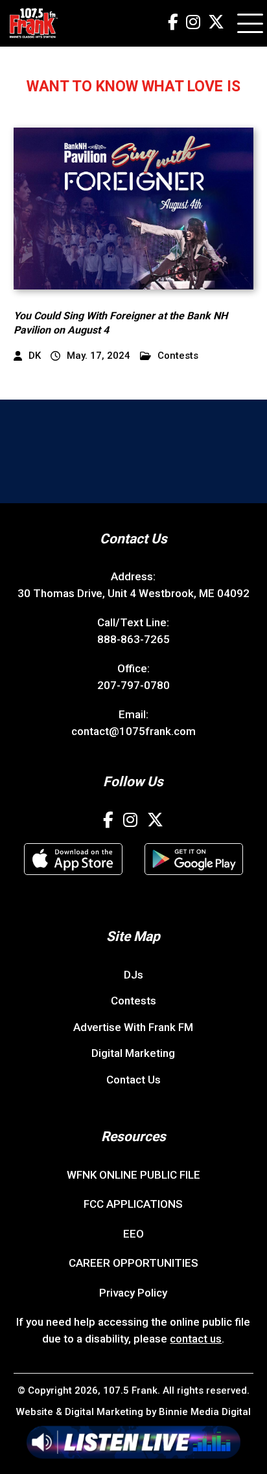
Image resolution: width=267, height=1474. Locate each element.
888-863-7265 (133, 639)
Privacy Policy (133, 1292)
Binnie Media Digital (205, 1412)
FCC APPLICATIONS (133, 1203)
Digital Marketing (133, 1053)
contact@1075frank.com (133, 731)
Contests (177, 356)
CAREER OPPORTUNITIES (133, 1262)
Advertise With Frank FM (133, 1027)
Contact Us (133, 1079)
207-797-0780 (133, 685)
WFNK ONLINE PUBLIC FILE (133, 1174)
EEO (133, 1233)
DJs (133, 974)
